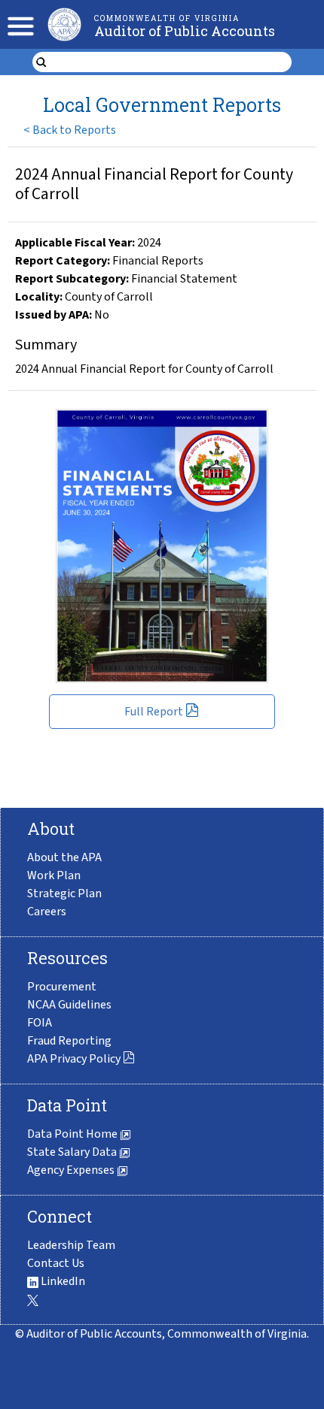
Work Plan (54, 875)
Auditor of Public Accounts (184, 31)
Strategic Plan (64, 893)
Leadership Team (71, 1245)
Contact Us (55, 1263)
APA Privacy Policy (74, 1059)
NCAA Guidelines (69, 1004)
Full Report (153, 711)
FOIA (39, 1022)
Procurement (61, 986)
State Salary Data (73, 1152)
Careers (46, 911)
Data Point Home (73, 1134)
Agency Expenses (72, 1170)
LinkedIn (61, 1281)
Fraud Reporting (69, 1041)
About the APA (64, 857)
